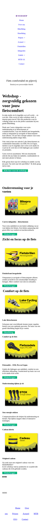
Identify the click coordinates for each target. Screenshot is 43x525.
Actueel (20, 42)
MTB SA (21, 59)
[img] (21, 7)
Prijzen (20, 38)
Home (21, 20)
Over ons (21, 25)
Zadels (20, 55)
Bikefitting (21, 29)
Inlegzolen (21, 51)
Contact (21, 64)
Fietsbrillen (22, 46)
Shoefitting (21, 33)
